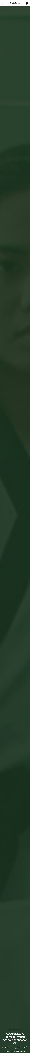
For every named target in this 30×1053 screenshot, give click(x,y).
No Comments (22, 1051)
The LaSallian (15, 3)
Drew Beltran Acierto (18, 1047)
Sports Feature (18, 1029)
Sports (9, 1029)
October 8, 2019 (10, 1051)
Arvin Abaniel (9, 1047)
